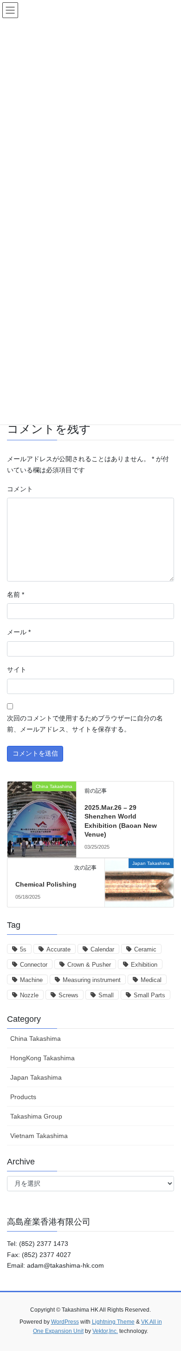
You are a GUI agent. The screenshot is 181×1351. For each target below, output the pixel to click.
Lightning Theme (113, 1322)
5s (23, 949)
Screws (68, 995)
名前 (15, 594)
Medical (151, 979)
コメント (20, 489)
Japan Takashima (36, 1077)
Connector (33, 964)
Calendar (102, 949)
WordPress (65, 1322)
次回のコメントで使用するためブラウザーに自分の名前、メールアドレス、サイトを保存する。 (85, 723)
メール (19, 632)
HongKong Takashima (42, 1058)
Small (106, 995)
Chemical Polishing (46, 884)
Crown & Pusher (89, 964)
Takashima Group (36, 1116)
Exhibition (144, 964)
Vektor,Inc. (105, 1331)
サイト (16, 669)
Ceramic (145, 949)
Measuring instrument (92, 979)
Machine (31, 979)
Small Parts (149, 995)
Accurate (58, 949)
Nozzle (29, 995)
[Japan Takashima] (139, 879)
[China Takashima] (41, 796)
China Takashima (35, 1038)
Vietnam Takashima (39, 1135)
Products (23, 1097)
